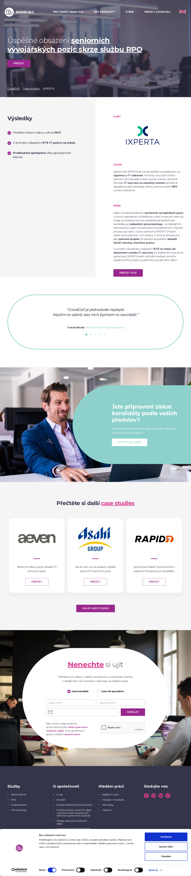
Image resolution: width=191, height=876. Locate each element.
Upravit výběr (166, 846)
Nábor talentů (18, 794)
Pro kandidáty (104, 11)
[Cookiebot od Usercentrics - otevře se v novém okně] (19, 870)
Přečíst (19, 63)
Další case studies (95, 608)
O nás (130, 11)
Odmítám (166, 856)
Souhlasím (166, 837)
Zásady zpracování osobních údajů (72, 822)
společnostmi (72, 734)
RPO (13, 799)
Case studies (31, 88)
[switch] (80, 870)
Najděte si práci (110, 794)
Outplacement (19, 805)
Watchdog (107, 805)
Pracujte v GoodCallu (113, 799)
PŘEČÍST (36, 581)
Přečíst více (128, 272)
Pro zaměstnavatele (68, 11)
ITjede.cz (107, 810)
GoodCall (13, 88)
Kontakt (61, 799)
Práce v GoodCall (157, 11)
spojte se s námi (129, 442)
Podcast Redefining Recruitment (74, 805)
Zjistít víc (153, 870)
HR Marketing (18, 810)
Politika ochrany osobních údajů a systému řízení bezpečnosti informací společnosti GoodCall (74, 813)
